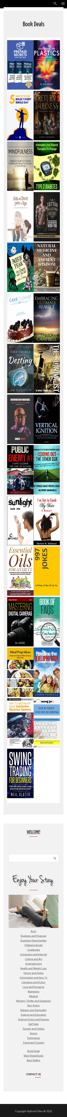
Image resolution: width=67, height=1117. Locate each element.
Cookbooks (33, 949)
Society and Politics (33, 1028)
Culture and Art (33, 959)
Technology (33, 1038)
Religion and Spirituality (33, 1010)
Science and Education (33, 1014)
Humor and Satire (33, 973)
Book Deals (33, 1051)
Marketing (33, 991)
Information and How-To (33, 977)
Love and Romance (33, 987)
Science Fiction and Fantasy (33, 1019)
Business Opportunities (34, 940)
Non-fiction (33, 1005)
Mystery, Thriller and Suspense (33, 1001)
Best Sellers (33, 1060)
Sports (33, 1033)
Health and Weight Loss (33, 968)
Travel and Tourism (33, 1042)
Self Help (33, 1024)
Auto (33, 931)
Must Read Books (33, 1055)
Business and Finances (33, 936)
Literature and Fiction (33, 982)
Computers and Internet (33, 954)
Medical (33, 996)
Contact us (33, 1074)
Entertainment (33, 963)
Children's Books (33, 945)
